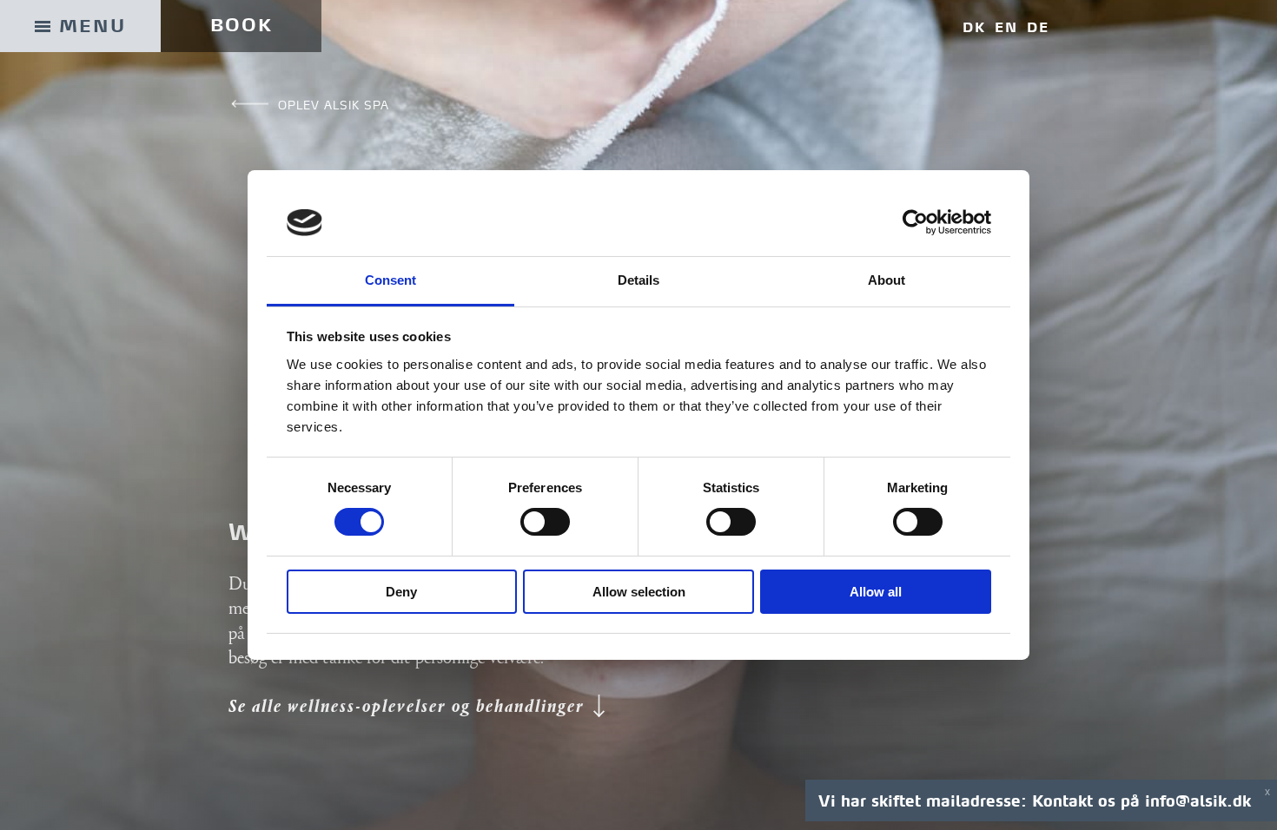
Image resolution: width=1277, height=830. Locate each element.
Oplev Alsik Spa (333, 105)
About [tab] (887, 280)
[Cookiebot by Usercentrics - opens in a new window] (915, 222)
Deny (401, 591)
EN (1006, 27)
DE (1038, 27)
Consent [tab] (391, 280)
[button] (417, 707)
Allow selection (638, 591)
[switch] (545, 522)
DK (974, 27)
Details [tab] (639, 280)
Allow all (876, 591)
